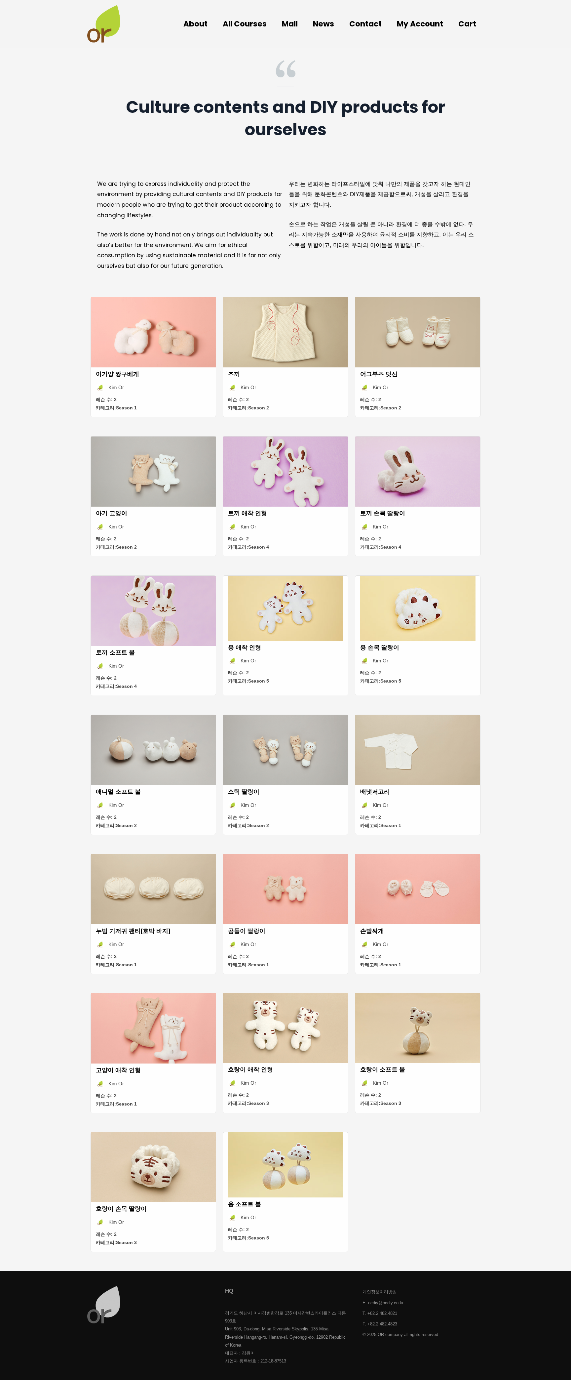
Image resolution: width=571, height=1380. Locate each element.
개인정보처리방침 (379, 1291)
